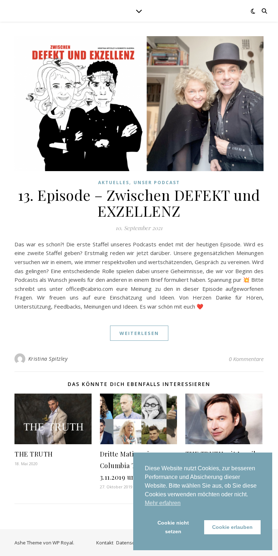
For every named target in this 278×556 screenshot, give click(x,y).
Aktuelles (113, 182)
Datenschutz (130, 542)
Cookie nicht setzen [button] (173, 527)
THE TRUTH (33, 454)
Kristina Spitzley (48, 358)
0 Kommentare (246, 358)
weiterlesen (139, 333)
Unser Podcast (157, 182)
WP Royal (62, 542)
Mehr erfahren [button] (163, 503)
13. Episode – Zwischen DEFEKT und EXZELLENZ (139, 202)
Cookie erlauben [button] (232, 527)
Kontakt (104, 542)
